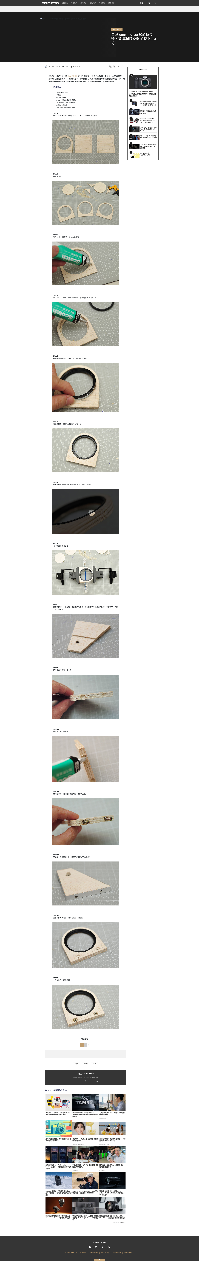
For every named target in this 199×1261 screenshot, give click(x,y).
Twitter (118, 66)
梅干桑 (51, 67)
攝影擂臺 (111, 3)
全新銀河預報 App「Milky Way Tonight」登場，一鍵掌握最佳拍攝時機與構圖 (58, 1167)
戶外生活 (74, 3)
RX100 (94, 1064)
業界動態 (83, 3)
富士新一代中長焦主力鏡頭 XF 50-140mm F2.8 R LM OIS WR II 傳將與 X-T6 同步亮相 (112, 1193)
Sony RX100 (72, 76)
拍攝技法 (65, 3)
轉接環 (85, 1064)
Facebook (110, 66)
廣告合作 (83, 1253)
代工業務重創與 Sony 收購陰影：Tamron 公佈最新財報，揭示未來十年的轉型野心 (85, 1114)
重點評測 (93, 3)
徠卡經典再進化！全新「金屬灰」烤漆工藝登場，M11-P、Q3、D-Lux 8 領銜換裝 (85, 1218)
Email (122, 66)
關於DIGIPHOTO (71, 1253)
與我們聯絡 (117, 1253)
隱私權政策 (105, 1253)
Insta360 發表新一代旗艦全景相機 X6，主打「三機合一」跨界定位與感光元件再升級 (59, 1193)
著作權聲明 (94, 1253)
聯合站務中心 (129, 1253)
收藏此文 (76, 67)
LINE (114, 66)
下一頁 (89, 1045)
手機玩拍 (102, 3)
